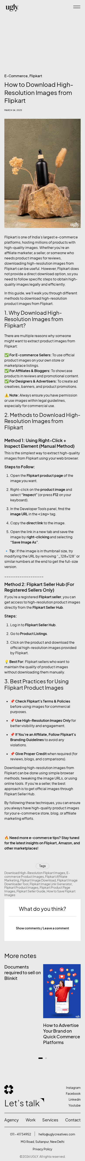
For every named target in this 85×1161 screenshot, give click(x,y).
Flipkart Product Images (21, 887)
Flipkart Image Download (38, 880)
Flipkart (35, 76)
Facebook (73, 1093)
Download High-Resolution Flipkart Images (34, 873)
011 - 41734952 (20, 1134)
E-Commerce (16, 76)
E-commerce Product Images (37, 874)
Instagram (73, 1087)
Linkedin (75, 1099)
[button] (42, 928)
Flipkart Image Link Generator (51, 884)
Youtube (74, 1105)
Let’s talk (22, 1103)
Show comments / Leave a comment (42, 928)
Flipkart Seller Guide (31, 891)
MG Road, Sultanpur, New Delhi (42, 1142)
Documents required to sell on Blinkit (22, 972)
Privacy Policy (42, 1149)
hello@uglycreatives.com (57, 1134)
